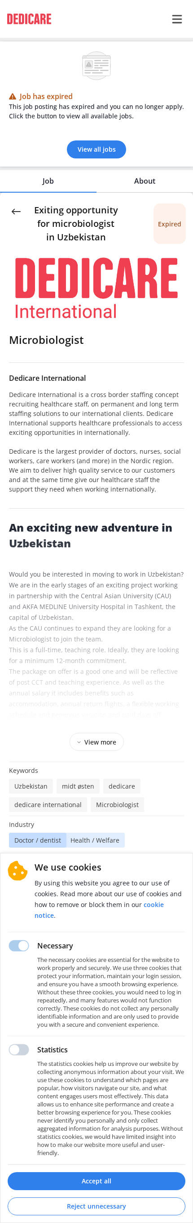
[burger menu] (177, 19)
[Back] (16, 211)
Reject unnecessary (96, 1206)
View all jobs (97, 149)
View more (100, 742)
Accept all (96, 1181)
